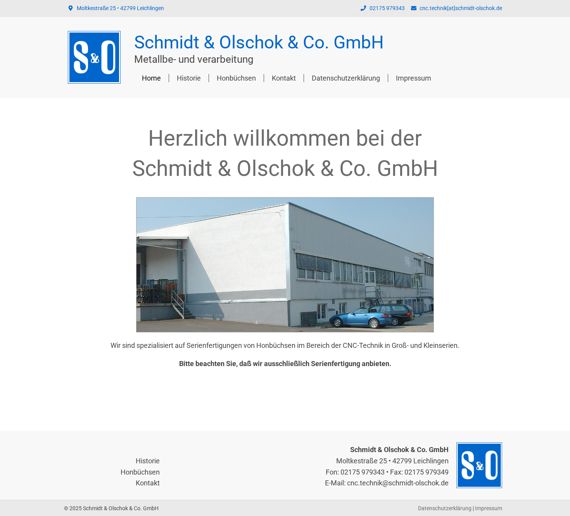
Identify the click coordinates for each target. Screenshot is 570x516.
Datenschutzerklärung (346, 78)
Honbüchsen (236, 78)
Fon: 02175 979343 (355, 472)
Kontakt (284, 78)
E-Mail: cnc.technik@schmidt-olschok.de (387, 483)
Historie (189, 78)
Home (151, 78)
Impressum (413, 78)
